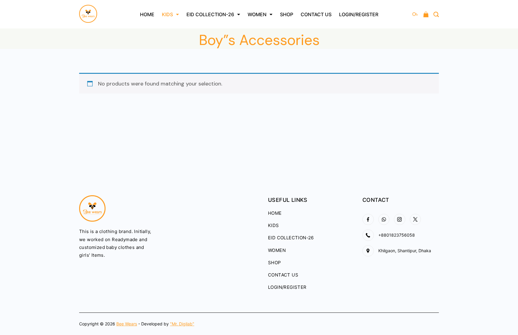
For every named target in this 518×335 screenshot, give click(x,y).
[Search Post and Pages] (436, 14)
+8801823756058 (396, 235)
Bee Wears (126, 323)
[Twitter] (415, 219)
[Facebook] (368, 219)
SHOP (286, 14)
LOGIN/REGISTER (358, 14)
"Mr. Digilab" (182, 323)
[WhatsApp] (384, 219)
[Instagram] (399, 219)
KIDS (167, 14)
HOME (147, 14)
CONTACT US (316, 14)
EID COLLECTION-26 (210, 14)
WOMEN (257, 14)
